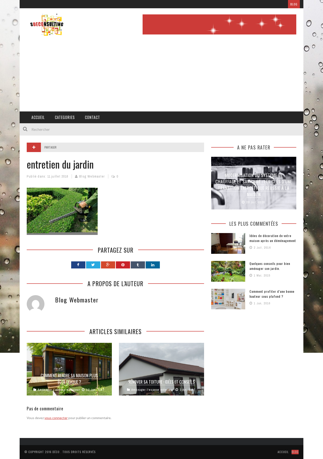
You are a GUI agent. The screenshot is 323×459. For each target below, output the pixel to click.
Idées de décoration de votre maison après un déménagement (272, 238)
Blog (293, 4)
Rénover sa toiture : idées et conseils (161, 382)
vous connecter (56, 418)
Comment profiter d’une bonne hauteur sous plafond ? (271, 294)
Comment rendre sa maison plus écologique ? (69, 378)
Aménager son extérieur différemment (98, 4)
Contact (92, 117)
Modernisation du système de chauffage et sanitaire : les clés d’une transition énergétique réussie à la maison (253, 184)
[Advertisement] (161, 76)
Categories (65, 117)
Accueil (38, 117)
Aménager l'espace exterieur (59, 390)
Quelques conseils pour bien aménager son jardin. (269, 266)
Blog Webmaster (92, 176)
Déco (56, 452)
